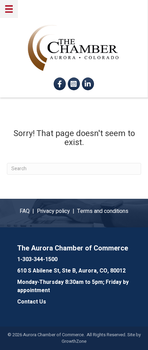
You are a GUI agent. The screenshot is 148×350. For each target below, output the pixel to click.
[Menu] (9, 9)
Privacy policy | (57, 211)
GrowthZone (74, 341)
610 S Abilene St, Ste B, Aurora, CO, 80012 (71, 271)
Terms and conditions (102, 211)
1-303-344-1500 (37, 259)
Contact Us (31, 302)
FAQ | (28, 211)
